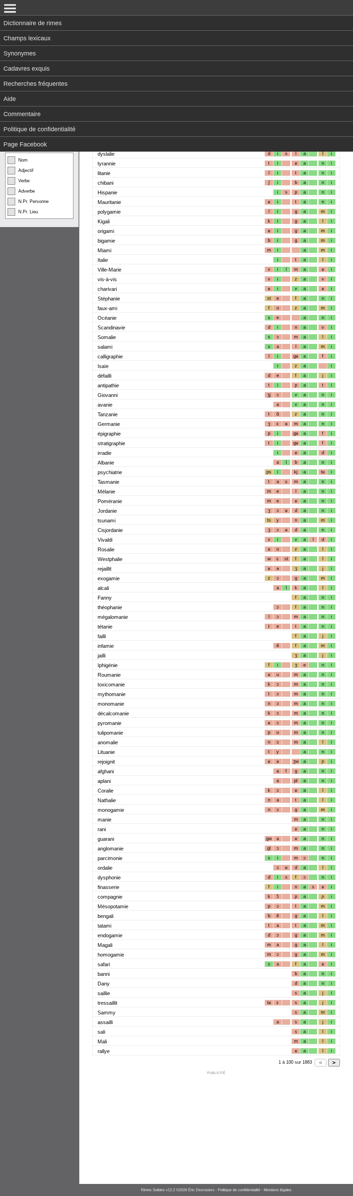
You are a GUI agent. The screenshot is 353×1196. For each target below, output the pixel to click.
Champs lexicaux (27, 38)
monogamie (111, 810)
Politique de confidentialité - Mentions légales (255, 1190)
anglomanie (110, 848)
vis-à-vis (107, 279)
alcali (103, 588)
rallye (104, 1051)
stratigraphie (111, 443)
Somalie (107, 337)
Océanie (107, 318)
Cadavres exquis (26, 68)
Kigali (104, 221)
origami (106, 231)
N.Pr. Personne (33, 201)
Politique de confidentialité (39, 129)
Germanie (109, 424)
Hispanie (107, 192)
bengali (105, 916)
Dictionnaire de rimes (32, 23)
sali (101, 1032)
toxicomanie (111, 684)
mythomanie (111, 694)
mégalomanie (113, 617)
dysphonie (109, 877)
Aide (9, 98)
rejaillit (104, 569)
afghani (106, 771)
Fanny (105, 598)
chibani (105, 183)
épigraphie (109, 434)
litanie (104, 173)
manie (104, 819)
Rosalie (106, 549)
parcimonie (110, 858)
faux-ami (107, 308)
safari (104, 964)
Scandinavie (111, 327)
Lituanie (106, 752)
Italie (103, 260)
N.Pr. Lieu (28, 211)
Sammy (106, 1012)
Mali (102, 1041)
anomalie (108, 742)
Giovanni (108, 395)
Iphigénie (108, 665)
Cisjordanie (110, 530)
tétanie (105, 627)
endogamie (110, 935)
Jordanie (107, 511)
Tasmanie (108, 482)
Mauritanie (109, 202)
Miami (104, 250)
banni (104, 974)
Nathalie (107, 800)
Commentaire (22, 114)
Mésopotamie (113, 906)
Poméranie (110, 501)
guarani (106, 839)
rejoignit (106, 762)
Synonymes (19, 53)
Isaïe (103, 366)
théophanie (110, 607)
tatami (104, 926)
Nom (23, 160)
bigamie (106, 241)
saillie (104, 993)
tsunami (106, 520)
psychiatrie (110, 472)
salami (105, 347)
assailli (105, 1022)
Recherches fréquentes (35, 83)
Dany (104, 984)
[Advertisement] (216, 1126)
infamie (106, 646)
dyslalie (106, 154)
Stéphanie (109, 298)
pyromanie (109, 723)
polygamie (109, 212)
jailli (101, 655)
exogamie (109, 578)
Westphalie (110, 559)
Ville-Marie (109, 270)
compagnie (110, 897)
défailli (104, 376)
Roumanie (109, 675)
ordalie (105, 868)
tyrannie (106, 163)
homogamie (111, 955)
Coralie (105, 791)
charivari (107, 289)
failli (102, 636)
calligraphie (110, 356)
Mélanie (106, 491)
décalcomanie (113, 713)
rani (102, 829)
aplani (104, 781)
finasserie (108, 887)
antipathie (108, 385)
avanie (105, 405)
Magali (105, 945)
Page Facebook (25, 144)
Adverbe (26, 191)
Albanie (106, 463)
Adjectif (25, 170)
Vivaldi (105, 540)
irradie (104, 453)
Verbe (24, 180)
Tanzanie (108, 414)
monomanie (111, 704)
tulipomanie (110, 733)
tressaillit (107, 1003)
